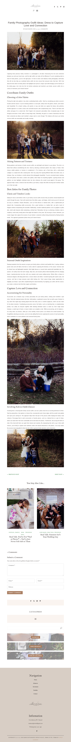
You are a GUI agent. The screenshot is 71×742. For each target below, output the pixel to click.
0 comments (44, 29)
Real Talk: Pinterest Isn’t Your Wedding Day (50, 536)
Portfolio (35, 690)
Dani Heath (28, 29)
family (17, 532)
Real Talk (22, 533)
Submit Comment (14, 592)
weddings (28, 532)
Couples (11, 532)
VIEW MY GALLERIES (35, 655)
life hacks (43, 532)
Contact (35, 694)
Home (35, 680)
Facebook (35, 637)
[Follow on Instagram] (64, 7)
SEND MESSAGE (35, 646)
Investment (35, 687)
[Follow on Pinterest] (60, 7)
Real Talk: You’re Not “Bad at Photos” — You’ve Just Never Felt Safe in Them (20, 539)
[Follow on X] (57, 7)
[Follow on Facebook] (54, 7)
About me (35, 683)
